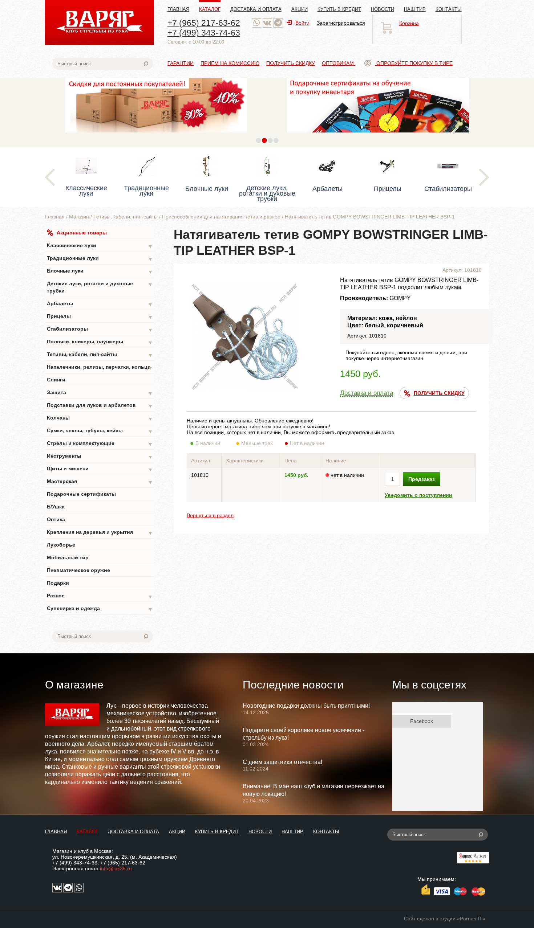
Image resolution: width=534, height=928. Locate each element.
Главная (178, 9)
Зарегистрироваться (341, 23)
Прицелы (100, 316)
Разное (100, 596)
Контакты (449, 9)
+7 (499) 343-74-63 (203, 32)
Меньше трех (257, 443)
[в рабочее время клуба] (256, 23)
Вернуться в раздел (210, 515)
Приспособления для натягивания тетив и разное (221, 217)
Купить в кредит (339, 9)
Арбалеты (100, 304)
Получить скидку (290, 63)
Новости (382, 9)
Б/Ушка (56, 507)
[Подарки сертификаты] (378, 134)
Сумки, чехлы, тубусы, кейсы (100, 431)
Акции (299, 9)
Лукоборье (61, 545)
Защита (100, 392)
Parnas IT (471, 918)
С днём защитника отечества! (282, 762)
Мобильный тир (68, 557)
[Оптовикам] (156, 134)
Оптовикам (338, 63)
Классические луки (100, 245)
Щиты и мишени (100, 469)
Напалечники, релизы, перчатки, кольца (100, 367)
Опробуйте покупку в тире (414, 63)
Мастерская (100, 481)
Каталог (210, 9)
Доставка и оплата (256, 9)
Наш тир (415, 9)
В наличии (207, 443)
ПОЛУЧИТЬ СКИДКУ (439, 393)
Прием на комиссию (230, 63)
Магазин (79, 217)
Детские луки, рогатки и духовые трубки (100, 287)
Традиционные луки (100, 258)
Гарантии (180, 63)
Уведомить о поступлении (418, 495)
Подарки (58, 583)
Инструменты (100, 456)
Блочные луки (100, 271)
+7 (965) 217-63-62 (203, 23)
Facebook (421, 721)
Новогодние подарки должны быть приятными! (306, 706)
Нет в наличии (307, 443)
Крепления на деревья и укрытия (100, 532)
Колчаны (100, 418)
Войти (302, 23)
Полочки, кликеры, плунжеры (100, 342)
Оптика (56, 519)
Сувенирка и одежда (100, 608)
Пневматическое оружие (78, 570)
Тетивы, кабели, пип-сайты (125, 217)
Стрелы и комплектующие (100, 443)
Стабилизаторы (100, 329)
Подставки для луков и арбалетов (100, 405)
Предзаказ (421, 479)
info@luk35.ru (116, 868)
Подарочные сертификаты (81, 494)
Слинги (56, 380)
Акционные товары (82, 233)
